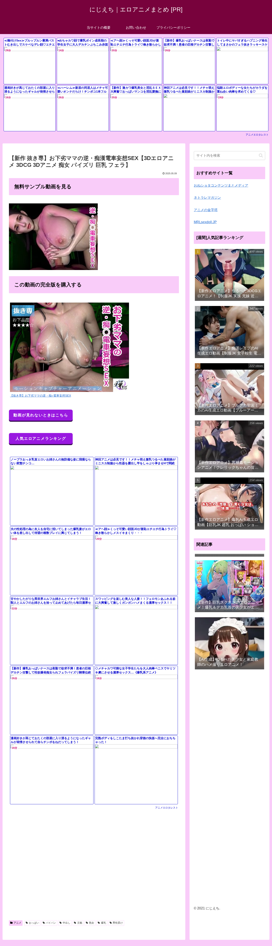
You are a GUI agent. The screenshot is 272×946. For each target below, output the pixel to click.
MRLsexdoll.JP (205, 222)
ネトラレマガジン (207, 197)
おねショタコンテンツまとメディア (221, 185)
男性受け (118, 922)
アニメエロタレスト (257, 134)
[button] (261, 155)
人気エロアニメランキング (41, 438)
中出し (66, 922)
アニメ (17, 922)
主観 (79, 922)
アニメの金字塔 (206, 210)
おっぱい (34, 922)
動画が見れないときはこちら (40, 415)
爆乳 (103, 922)
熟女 (91, 922)
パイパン (51, 922)
